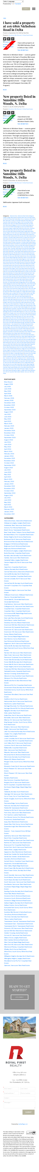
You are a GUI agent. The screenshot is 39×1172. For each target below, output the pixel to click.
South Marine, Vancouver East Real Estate (13, 341)
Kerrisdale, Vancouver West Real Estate (17, 718)
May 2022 (7, 502)
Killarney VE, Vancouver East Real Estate (18, 287)
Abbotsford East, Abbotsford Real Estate (19, 216)
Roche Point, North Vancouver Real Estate (18, 847)
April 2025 (7, 421)
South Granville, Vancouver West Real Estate (26, 339)
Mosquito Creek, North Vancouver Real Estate (19, 766)
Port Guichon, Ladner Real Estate (15, 815)
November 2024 (9, 433)
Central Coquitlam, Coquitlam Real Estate (18, 576)
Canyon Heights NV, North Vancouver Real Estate (14, 232)
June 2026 (7, 389)
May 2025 (7, 419)
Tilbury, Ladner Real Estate (13, 919)
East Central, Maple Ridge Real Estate (12, 257)
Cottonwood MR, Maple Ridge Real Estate (18, 613)
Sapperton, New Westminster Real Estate (12, 331)
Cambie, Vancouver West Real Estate (16, 558)
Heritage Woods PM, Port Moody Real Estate (19, 708)
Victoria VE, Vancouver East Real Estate (17, 935)
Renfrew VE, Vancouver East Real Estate (17, 843)
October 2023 (9, 463)
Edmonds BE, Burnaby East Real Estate (18, 260)
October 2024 (9, 435)
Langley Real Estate (10, 736)
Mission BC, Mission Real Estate (28, 300)
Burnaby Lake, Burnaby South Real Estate (18, 229)
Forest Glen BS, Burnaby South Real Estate (21, 265)
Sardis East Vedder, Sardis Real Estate (17, 333)
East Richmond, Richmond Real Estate (12, 259)
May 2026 (7, 391)
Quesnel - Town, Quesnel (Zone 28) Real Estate (17, 324)
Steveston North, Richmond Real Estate (22, 347)
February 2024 (9, 454)
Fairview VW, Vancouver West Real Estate (17, 653)
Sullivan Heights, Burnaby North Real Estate (13, 350)
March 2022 (8, 507)
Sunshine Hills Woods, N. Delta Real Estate (21, 35)
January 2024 (9, 456)
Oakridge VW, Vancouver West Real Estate (12, 311)
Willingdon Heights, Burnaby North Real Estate (19, 956)
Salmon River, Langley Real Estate (24, 330)
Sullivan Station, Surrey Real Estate (15, 905)
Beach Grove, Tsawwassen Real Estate (26, 219)
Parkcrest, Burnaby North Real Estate (23, 314)
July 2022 (7, 498)
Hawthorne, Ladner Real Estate (21, 280)
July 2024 (7, 442)
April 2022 (7, 505)
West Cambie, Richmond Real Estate (11, 364)
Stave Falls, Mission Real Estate (14, 894)
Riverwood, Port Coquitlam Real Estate (19, 328)
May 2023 (7, 474)
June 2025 (7, 417)
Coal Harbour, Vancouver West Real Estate (18, 245)
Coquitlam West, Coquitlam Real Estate (12, 248)
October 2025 (9, 407)
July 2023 (7, 470)
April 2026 (7, 393)
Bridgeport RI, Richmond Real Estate (20, 225)
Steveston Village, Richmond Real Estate (26, 348)
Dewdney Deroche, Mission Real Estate (17, 623)
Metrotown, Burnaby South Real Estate (11, 300)
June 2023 (7, 472)
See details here (23, 50)
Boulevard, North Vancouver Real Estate (12, 223)
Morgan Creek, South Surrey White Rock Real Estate (15, 302)
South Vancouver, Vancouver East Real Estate (19, 342)
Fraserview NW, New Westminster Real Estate (19, 669)
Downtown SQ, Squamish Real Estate (16, 627)
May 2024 (7, 447)
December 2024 (9, 430)
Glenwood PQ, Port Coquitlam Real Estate (24, 274)
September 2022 (9, 493)
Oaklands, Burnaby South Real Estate (26, 310)
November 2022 (9, 488)
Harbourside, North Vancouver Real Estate (18, 701)
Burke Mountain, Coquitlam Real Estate (17, 553)
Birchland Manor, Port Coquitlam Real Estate (18, 535)
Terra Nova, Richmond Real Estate (15, 914)
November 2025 (9, 405)
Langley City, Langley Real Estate (23, 291)
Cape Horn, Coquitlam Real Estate (15, 567)
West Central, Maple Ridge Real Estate (16, 942)
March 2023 (8, 479)
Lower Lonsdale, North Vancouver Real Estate (19, 293)
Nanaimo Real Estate (11, 778)
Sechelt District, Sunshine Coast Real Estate (24, 334)
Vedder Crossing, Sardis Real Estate (23, 361)
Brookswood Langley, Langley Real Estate (12, 228)
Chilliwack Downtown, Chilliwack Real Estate (21, 242)
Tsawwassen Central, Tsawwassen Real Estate (17, 356)
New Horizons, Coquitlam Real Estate (15, 307)
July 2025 (7, 414)
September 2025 (10, 410)
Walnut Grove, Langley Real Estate (25, 362)
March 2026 (8, 396)
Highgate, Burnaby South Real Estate (15, 283)
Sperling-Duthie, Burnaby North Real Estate (17, 345)
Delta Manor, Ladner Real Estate (16, 251)
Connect (26, 8)
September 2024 (10, 437)
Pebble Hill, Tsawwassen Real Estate (16, 808)
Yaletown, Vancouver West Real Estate (17, 965)
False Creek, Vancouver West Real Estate (16, 263)
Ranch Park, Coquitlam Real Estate (24, 325)
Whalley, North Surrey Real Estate (21, 367)
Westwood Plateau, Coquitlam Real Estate (18, 947)
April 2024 (7, 449)
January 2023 (8, 484)
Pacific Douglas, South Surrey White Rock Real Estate (19, 313)
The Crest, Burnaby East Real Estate (15, 354)
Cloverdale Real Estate (11, 602)
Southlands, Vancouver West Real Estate (17, 884)
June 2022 (7, 500)
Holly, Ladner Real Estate (29, 283)
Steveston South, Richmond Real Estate (17, 898)
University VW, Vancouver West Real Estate (16, 359)
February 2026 (9, 398)
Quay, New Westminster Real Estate (20, 321)
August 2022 (8, 495)
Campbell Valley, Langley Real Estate (24, 231)
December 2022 (9, 486)
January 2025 (8, 428)
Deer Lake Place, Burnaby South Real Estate (18, 618)
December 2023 (9, 458)
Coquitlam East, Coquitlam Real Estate (25, 246)
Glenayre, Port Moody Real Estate (16, 273)
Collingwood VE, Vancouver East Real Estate (19, 606)
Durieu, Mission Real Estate (29, 256)
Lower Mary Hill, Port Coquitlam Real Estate (18, 741)
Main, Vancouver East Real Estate (21, 297)
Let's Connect (20, 997)
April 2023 (7, 477)
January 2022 (8, 512)
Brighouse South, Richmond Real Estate (17, 546)
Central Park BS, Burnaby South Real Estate (19, 239)
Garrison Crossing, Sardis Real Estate (12, 271)
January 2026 (8, 400)
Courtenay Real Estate (14, 249)
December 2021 (9, 514)
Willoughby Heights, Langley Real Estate (21, 370)
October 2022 (9, 491)
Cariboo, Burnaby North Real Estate (17, 234)
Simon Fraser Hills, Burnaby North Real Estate (14, 337)
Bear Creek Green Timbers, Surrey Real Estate (13, 220)
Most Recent (8, 382)
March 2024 (8, 451)
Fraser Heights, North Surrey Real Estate (18, 268)
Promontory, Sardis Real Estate (14, 819)
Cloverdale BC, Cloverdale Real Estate (22, 243)
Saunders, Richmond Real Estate (14, 859)
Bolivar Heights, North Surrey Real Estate (23, 222)
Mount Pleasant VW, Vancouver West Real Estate (18, 305)
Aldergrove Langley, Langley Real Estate (17, 523)
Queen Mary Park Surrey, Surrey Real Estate (18, 824)
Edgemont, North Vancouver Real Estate (17, 643)
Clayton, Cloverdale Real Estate (14, 597)
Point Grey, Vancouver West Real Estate (15, 317)
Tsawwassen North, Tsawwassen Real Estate (19, 926)
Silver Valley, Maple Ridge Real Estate (27, 336)
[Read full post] (9, 45)
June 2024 (7, 444)
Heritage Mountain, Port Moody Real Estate (18, 706)
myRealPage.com (23, 1124)
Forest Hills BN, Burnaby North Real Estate (18, 662)
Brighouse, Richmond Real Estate (24, 226)
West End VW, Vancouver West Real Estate (16, 365)
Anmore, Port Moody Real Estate (10, 219)
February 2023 (9, 481)
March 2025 (8, 424)
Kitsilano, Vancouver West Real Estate (16, 727)
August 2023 (8, 468)
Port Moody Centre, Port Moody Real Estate (18, 319)
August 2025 (8, 412)
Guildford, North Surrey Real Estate (17, 279)
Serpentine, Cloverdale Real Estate (10, 336)
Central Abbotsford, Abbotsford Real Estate (19, 572)
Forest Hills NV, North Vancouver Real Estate (18, 664)
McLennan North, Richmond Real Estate (25, 299)
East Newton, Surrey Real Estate (28, 257)
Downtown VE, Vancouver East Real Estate (24, 254)
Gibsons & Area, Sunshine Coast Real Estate (18, 676)
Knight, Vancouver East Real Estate (17, 290)
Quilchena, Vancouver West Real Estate (17, 836)
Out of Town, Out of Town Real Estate (16, 796)
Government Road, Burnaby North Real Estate (13, 276)
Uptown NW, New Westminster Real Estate (18, 931)
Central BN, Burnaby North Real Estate (23, 236)
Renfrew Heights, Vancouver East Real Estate (13, 327)
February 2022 (9, 509)
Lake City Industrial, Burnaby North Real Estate (19, 731)
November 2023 (9, 461)
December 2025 (9, 403)
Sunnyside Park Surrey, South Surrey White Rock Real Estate (22, 351)
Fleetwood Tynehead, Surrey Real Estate (17, 657)
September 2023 (9, 465)
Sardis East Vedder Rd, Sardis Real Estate (18, 854)
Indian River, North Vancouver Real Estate (12, 285)
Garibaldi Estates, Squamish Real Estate (26, 270)
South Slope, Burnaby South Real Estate (17, 880)
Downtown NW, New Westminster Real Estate (19, 253)
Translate (18, 4)
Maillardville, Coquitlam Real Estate (15, 748)
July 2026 (7, 386)
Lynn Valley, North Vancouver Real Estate (17, 743)
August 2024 (8, 440)
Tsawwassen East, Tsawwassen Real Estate (18, 924)
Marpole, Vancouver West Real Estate (16, 752)
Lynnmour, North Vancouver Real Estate (16, 296)
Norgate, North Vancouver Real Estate (16, 782)
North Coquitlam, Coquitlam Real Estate (18, 308)
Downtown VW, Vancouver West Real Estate (13, 256)
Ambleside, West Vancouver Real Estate (26, 217)
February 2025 (9, 426)
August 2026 (8, 384)
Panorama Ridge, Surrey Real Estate (16, 803)
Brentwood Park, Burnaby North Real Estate (18, 542)
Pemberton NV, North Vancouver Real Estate (19, 810)
